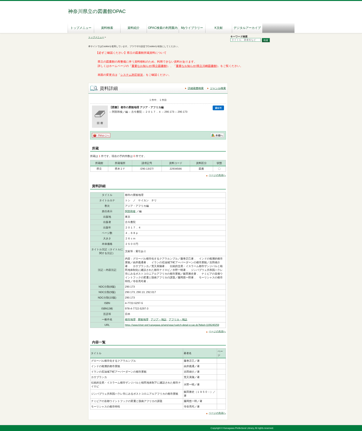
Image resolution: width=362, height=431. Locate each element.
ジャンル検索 (218, 88)
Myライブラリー (192, 27)
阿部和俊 (130, 211)
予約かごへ (103, 135)
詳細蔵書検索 (196, 88)
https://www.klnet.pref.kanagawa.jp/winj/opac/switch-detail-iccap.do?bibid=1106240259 (172, 325)
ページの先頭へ (217, 175)
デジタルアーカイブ (247, 27)
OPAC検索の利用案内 (163, 27)
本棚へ (219, 135)
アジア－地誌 (158, 319)
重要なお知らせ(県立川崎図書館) (196, 65)
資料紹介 (133, 27)
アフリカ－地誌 (178, 319)
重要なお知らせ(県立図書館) (149, 65)
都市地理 (130, 319)
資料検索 (107, 27)
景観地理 (143, 319)
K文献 (219, 27)
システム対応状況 (131, 74)
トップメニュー (80, 27)
